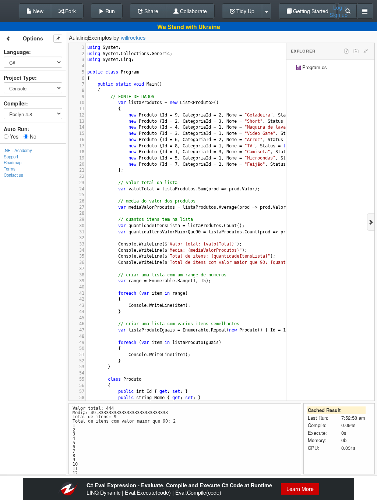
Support (11, 156)
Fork (70, 11)
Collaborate (193, 11)
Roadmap (12, 162)
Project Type (19, 77)
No (32, 136)
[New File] (346, 51)
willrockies (133, 37)
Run (109, 11)
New (37, 11)
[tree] (330, 68)
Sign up (339, 14)
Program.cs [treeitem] (314, 67)
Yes (13, 136)
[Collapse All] (365, 51)
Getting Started (310, 11)
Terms (9, 169)
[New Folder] (356, 51)
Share (150, 11)
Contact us (13, 175)
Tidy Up (244, 11)
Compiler (15, 103)
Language (16, 51)
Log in (340, 7)
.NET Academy (18, 150)
